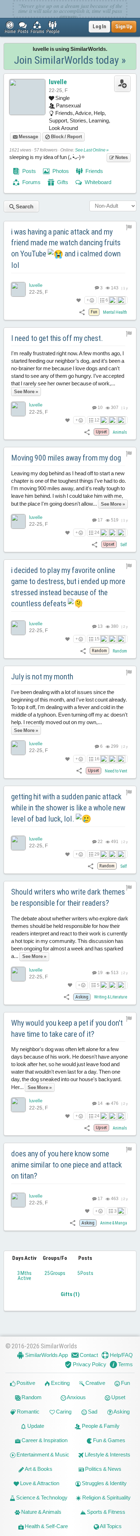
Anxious (76, 1397)
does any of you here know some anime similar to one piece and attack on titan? (66, 1164)
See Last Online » (92, 150)
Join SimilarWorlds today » (70, 60)
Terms (125, 1364)
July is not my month (42, 676)
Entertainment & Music (42, 1454)
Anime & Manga (113, 1223)
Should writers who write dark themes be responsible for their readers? (68, 897)
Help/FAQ (121, 1355)
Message (28, 136)
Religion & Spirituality (106, 1497)
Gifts (62, 182)
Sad (92, 1412)
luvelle (58, 82)
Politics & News (102, 1469)
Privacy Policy (89, 1364)
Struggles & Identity (104, 1483)
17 (100, 520)
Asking (121, 1412)
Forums (31, 182)
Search (24, 206)
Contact (88, 1355)
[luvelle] (18, 289)
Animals (120, 432)
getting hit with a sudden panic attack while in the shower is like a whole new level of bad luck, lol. (68, 807)
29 (97, 854)
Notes (121, 157)
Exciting (60, 1383)
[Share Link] (82, 312)
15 (97, 638)
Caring (63, 1412)
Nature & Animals (40, 1512)
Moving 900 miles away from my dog (66, 457)
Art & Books (38, 1469)
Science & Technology (41, 1497)
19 (100, 972)
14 (100, 1103)
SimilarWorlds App (46, 1355)
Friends (93, 171)
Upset (117, 1397)
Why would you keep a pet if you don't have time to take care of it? (67, 1029)
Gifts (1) (70, 1294)
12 (97, 420)
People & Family (100, 1426)
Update (35, 1426)
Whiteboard (97, 182)
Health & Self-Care (46, 1526)
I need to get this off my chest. (57, 338)
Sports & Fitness (105, 1512)
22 (100, 841)
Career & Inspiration (43, 1440)
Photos (60, 171)
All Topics (110, 1526)
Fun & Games (108, 1440)
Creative (94, 1383)
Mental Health (115, 312)
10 (100, 407)
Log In (99, 26)
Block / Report (66, 136)
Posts (28, 171)
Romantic (27, 1412)
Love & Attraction (39, 1483)
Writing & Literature (110, 997)
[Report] (129, 227)
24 (97, 532)
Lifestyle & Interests (107, 1454)
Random (120, 651)
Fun (125, 1383)
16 (97, 758)
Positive (25, 1383)
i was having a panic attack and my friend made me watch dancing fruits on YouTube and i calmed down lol (66, 248)
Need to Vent (116, 771)
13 (100, 626)
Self (123, 544)
